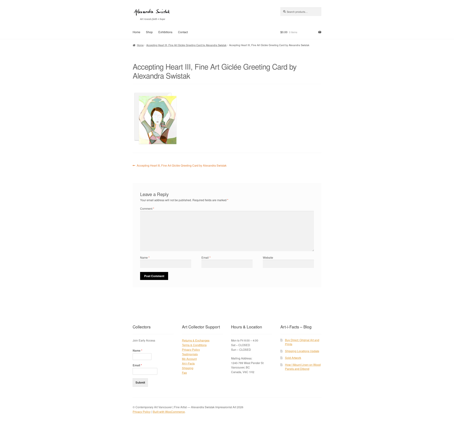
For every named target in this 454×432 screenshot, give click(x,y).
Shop (149, 32)
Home (136, 32)
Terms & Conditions (194, 345)
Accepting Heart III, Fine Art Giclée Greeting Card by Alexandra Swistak (186, 45)
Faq (184, 373)
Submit (140, 382)
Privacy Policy (191, 350)
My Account (189, 359)
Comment (147, 209)
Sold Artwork (293, 358)
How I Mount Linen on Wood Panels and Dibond (303, 367)
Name (145, 257)
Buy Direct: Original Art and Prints (302, 342)
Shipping (187, 368)
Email (206, 257)
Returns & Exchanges (195, 340)
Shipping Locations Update (302, 351)
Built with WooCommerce (169, 412)
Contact (183, 32)
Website (268, 257)
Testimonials (190, 354)
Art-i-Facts (188, 363)
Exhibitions (165, 32)
